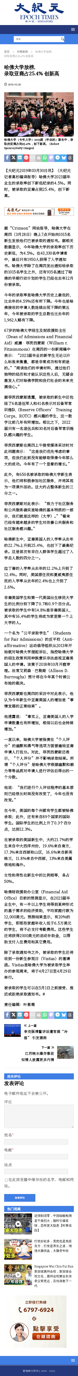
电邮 (8, 1149)
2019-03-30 (14, 84)
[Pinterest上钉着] (26, 158)
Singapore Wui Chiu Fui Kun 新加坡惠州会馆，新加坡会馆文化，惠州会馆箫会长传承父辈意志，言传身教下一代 (53, 1276)
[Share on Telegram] (57, 158)
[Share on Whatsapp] (45, 158)
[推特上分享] (13, 158)
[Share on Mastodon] (51, 158)
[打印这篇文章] (39, 158)
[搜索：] (36, 39)
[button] (72, 29)
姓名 (8, 1134)
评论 (8, 1101)
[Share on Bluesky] (64, 158)
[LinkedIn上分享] (20, 158)
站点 (8, 1164)
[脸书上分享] (7, 158)
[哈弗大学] (39, 134)
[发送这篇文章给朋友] (32, 158)
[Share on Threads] (70, 158)
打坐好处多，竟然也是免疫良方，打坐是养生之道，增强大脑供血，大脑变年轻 (53, 1246)
